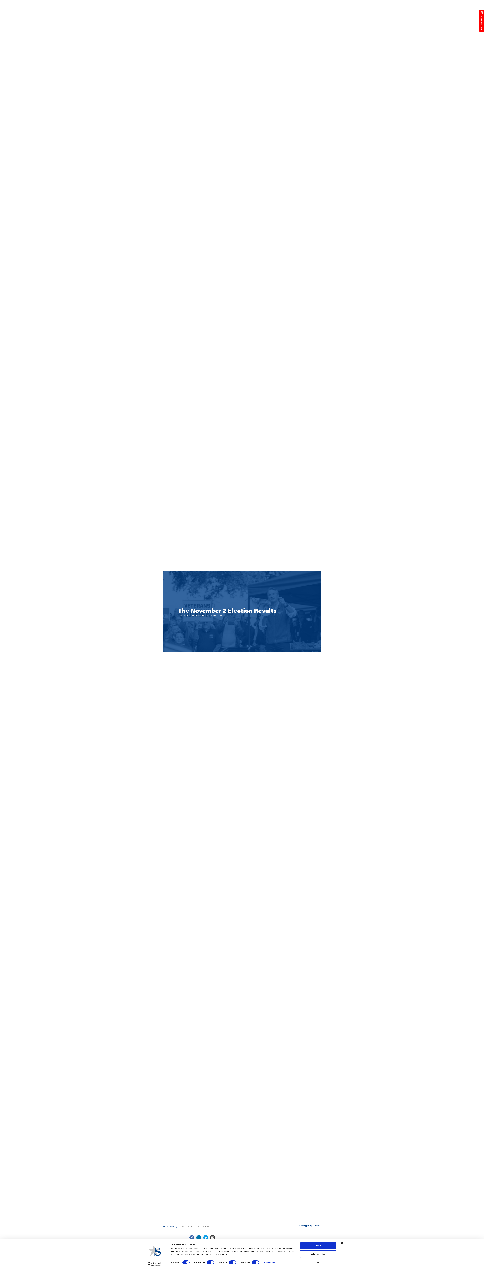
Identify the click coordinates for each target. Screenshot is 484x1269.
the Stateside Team (215, 615)
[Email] (212, 1237)
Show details (269, 1262)
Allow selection (318, 1254)
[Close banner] (342, 1243)
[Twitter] (205, 1237)
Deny (318, 1262)
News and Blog (170, 1226)
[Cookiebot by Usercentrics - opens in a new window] (154, 1264)
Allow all (318, 1246)
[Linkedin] (198, 1237)
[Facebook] (191, 1237)
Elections (316, 1225)
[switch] (210, 1262)
